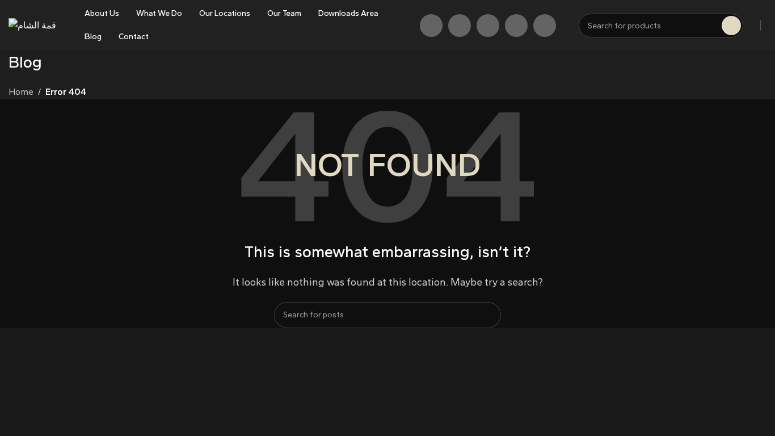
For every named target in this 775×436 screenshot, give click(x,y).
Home (21, 91)
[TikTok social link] (516, 25)
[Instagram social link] (459, 25)
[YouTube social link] (488, 25)
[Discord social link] (544, 25)
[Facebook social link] (431, 25)
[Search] (488, 315)
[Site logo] (32, 24)
